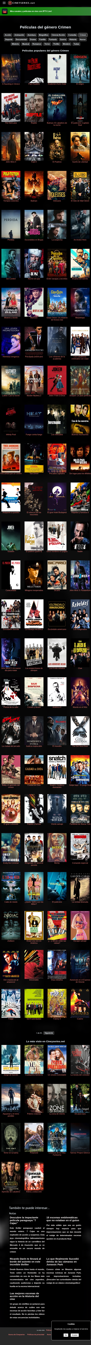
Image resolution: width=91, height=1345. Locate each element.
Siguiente (49, 1033)
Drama (33, 39)
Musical (25, 44)
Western (66, 44)
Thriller (56, 44)
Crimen (83, 35)
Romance (36, 44)
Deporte (8, 39)
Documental (21, 39)
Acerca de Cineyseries (16, 1334)
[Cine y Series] (21, 5)
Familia (42, 39)
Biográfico (43, 35)
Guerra (63, 39)
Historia (72, 39)
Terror (47, 44)
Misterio (15, 44)
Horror (83, 39)
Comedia (72, 35)
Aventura (31, 35)
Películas (49, 1330)
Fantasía (53, 39)
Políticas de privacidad (35, 1334)
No (66, 1335)
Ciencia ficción (58, 35)
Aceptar (74, 1335)
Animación (19, 35)
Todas (76, 44)
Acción (8, 35)
